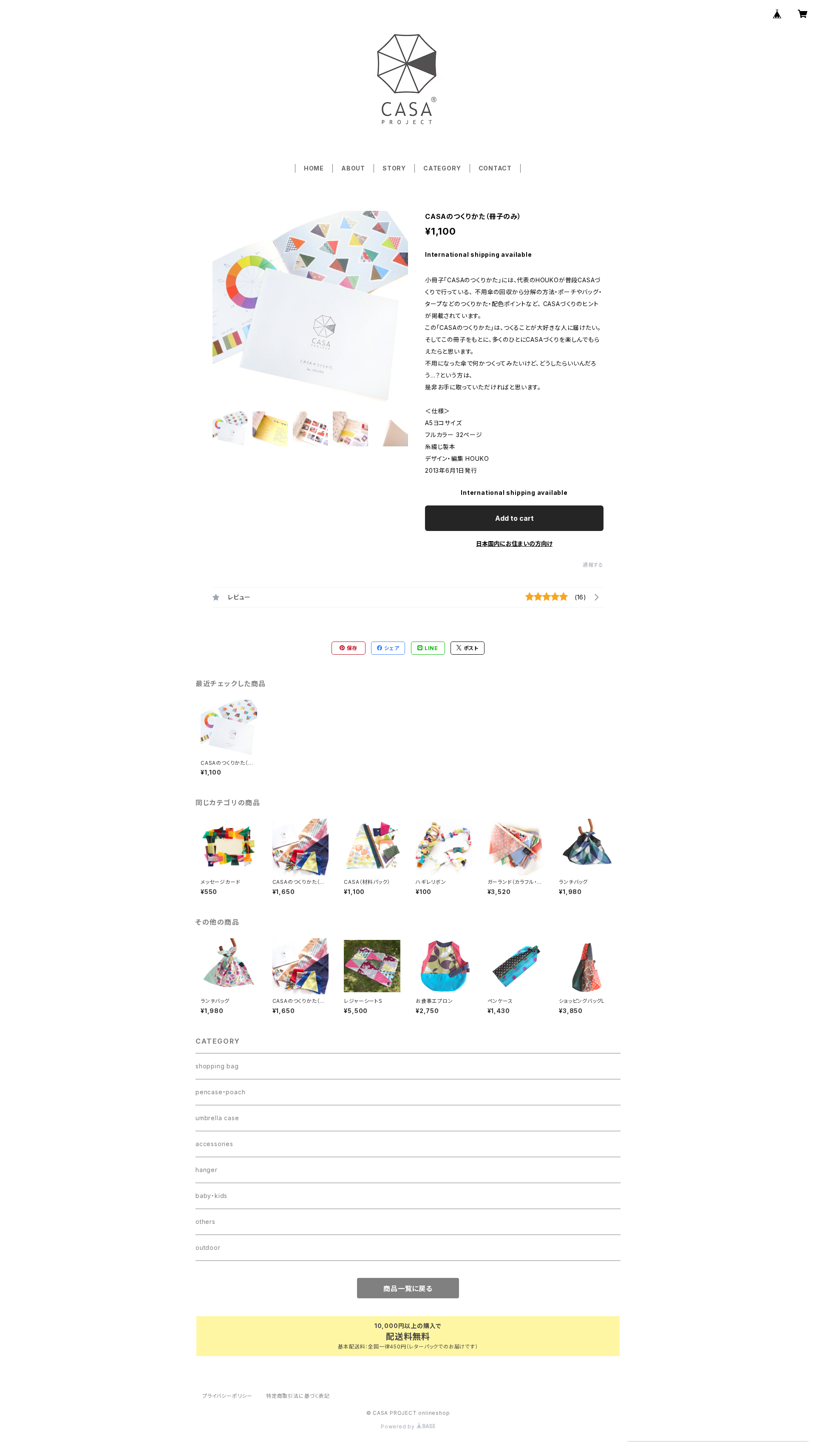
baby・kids (211, 1195)
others (205, 1221)
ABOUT (353, 168)
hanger (207, 1169)
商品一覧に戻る (408, 1288)
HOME (314, 168)
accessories (214, 1143)
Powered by (398, 1426)
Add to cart (514, 518)
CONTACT (495, 168)
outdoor (208, 1247)
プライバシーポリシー (227, 1396)
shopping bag (217, 1066)
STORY (394, 168)
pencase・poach (220, 1092)
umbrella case (217, 1117)
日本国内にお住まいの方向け (514, 543)
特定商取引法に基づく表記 (298, 1396)
